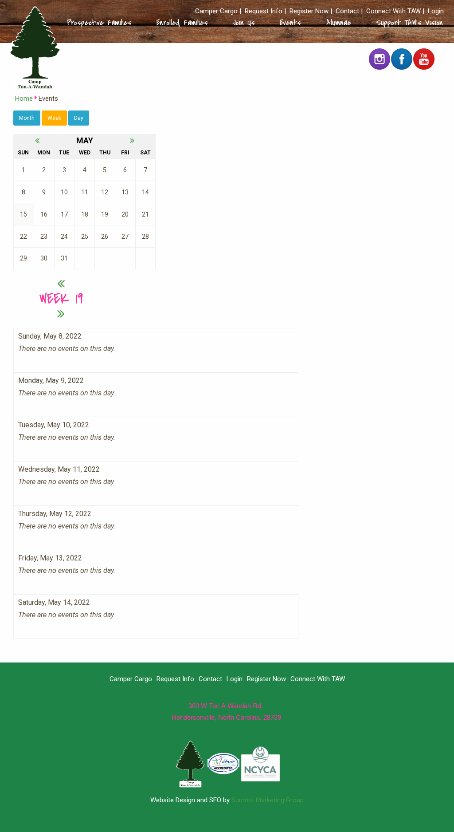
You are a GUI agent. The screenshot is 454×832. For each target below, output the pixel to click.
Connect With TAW (393, 11)
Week (54, 118)
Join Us (244, 23)
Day (78, 118)
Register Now (309, 11)
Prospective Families (99, 23)
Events (290, 23)
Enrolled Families (182, 23)
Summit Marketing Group (267, 800)
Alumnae (338, 23)
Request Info (263, 11)
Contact (347, 11)
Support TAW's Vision (409, 23)
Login (436, 11)
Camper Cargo (216, 11)
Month (27, 118)
